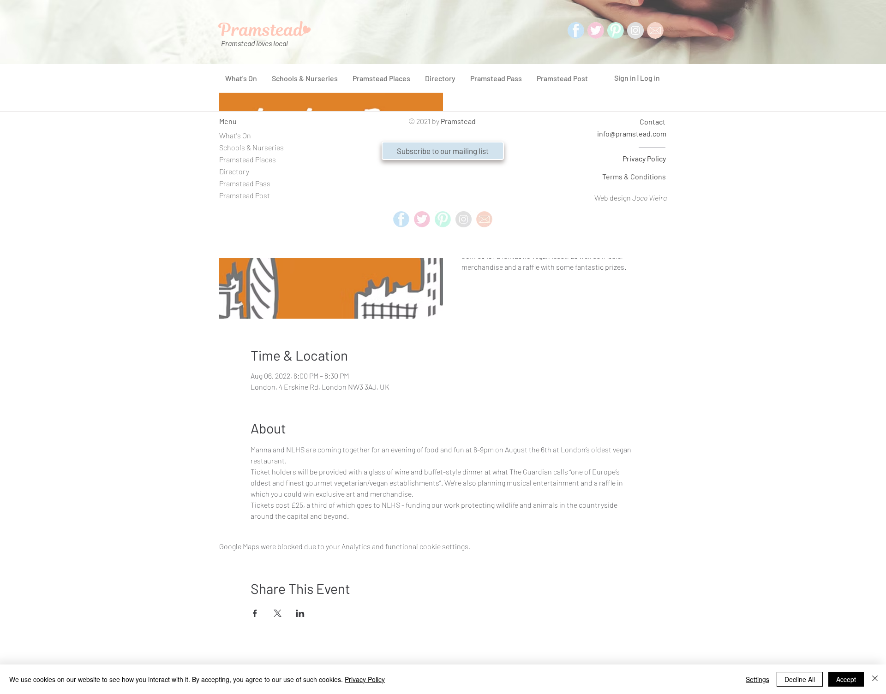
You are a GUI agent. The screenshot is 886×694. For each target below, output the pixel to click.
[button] (443, 151)
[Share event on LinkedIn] (300, 613)
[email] (484, 219)
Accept (846, 679)
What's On (235, 135)
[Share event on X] (277, 613)
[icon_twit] (595, 30)
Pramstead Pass (244, 183)
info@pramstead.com (631, 133)
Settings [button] (757, 679)
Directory (234, 171)
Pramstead (458, 121)
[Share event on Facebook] (255, 613)
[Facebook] (576, 30)
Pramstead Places (247, 159)
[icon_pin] (615, 30)
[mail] (655, 30)
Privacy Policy (644, 158)
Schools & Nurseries (251, 147)
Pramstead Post (244, 195)
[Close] (874, 679)
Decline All (799, 679)
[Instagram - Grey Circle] (635, 30)
